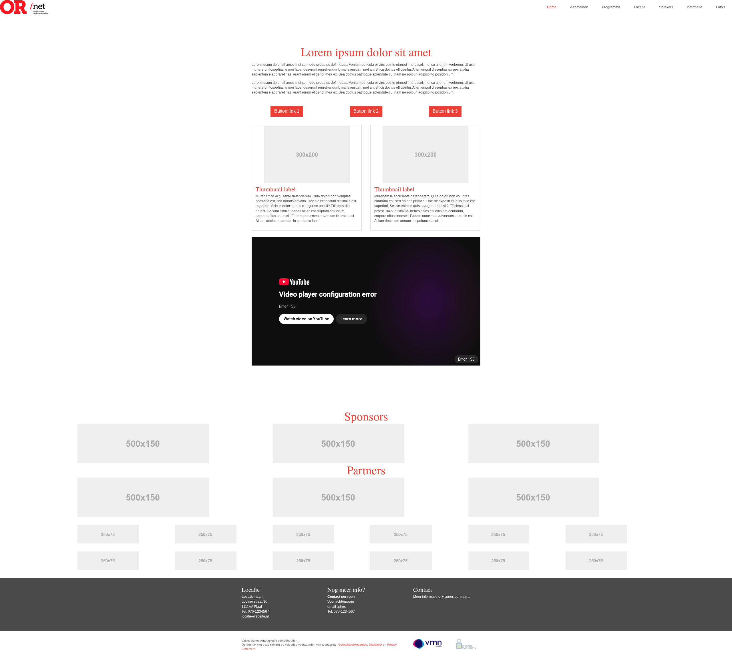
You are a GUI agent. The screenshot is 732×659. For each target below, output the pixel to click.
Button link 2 (366, 111)
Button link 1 (286, 111)
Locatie (639, 7)
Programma (611, 7)
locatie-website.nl (255, 616)
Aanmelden (579, 7)
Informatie (694, 7)
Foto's (720, 7)
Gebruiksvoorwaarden (352, 644)
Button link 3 (445, 111)
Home (551, 7)
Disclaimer (375, 644)
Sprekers (666, 7)
